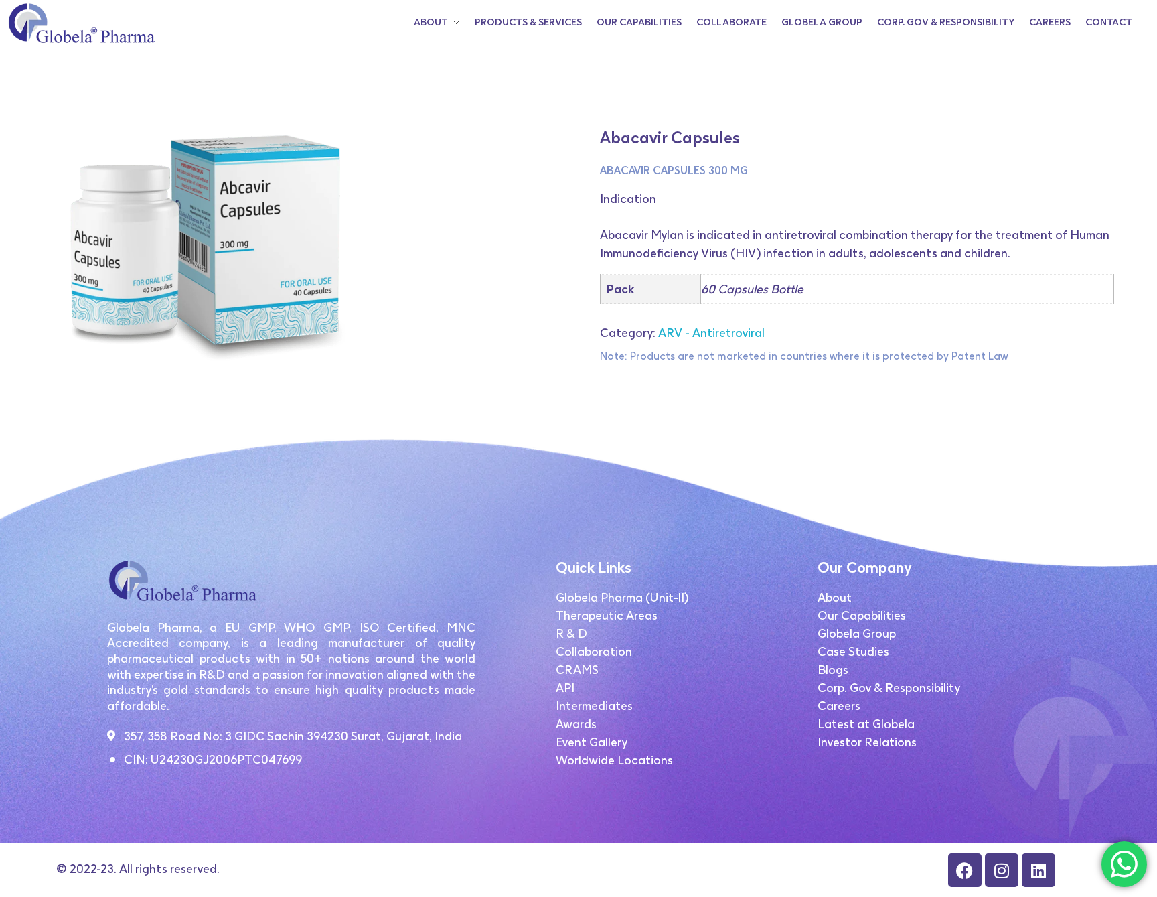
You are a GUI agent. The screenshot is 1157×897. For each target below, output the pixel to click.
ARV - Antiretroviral (711, 333)
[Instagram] (1001, 870)
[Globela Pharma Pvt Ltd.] (81, 23)
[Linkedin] (1038, 870)
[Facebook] (965, 870)
